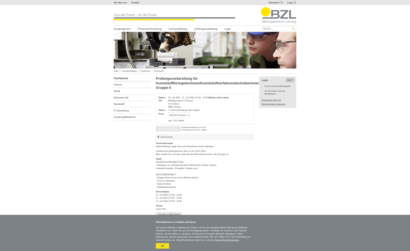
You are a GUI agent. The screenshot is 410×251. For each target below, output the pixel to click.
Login (290, 2)
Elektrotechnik (121, 97)
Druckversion (167, 137)
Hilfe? (290, 80)
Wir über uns (120, 2)
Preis (161, 114)
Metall (117, 91)
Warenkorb (274, 2)
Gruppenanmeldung (168, 128)
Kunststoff (159, 71)
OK (162, 246)
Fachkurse (145, 71)
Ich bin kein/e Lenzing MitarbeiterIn (274, 92)
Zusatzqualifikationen (125, 117)
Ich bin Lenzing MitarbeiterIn (277, 86)
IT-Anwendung (121, 110)
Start (116, 71)
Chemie (118, 84)
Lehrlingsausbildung (205, 29)
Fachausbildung (178, 29)
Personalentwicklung (150, 29)
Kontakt (135, 2)
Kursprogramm (122, 29)
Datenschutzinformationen (227, 240)
